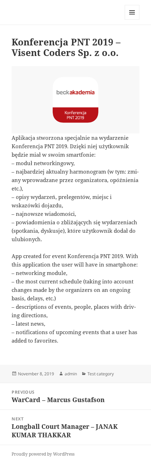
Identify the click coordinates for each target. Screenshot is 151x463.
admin (71, 374)
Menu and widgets (132, 19)
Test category (100, 374)
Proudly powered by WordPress (43, 454)
